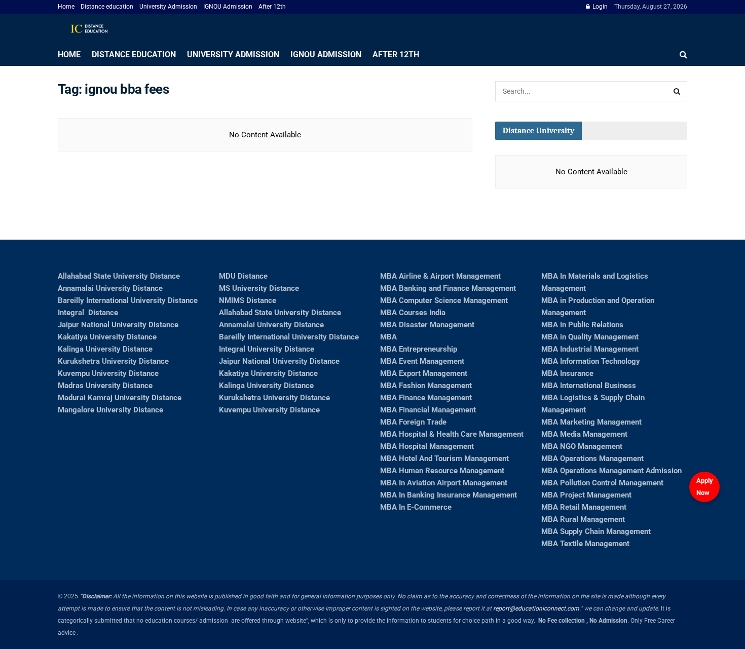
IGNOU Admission (227, 6)
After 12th (272, 6)
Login (599, 6)
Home (66, 6)
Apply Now (704, 487)
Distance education (107, 6)
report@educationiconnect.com (536, 608)
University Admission (168, 6)
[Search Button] (677, 91)
